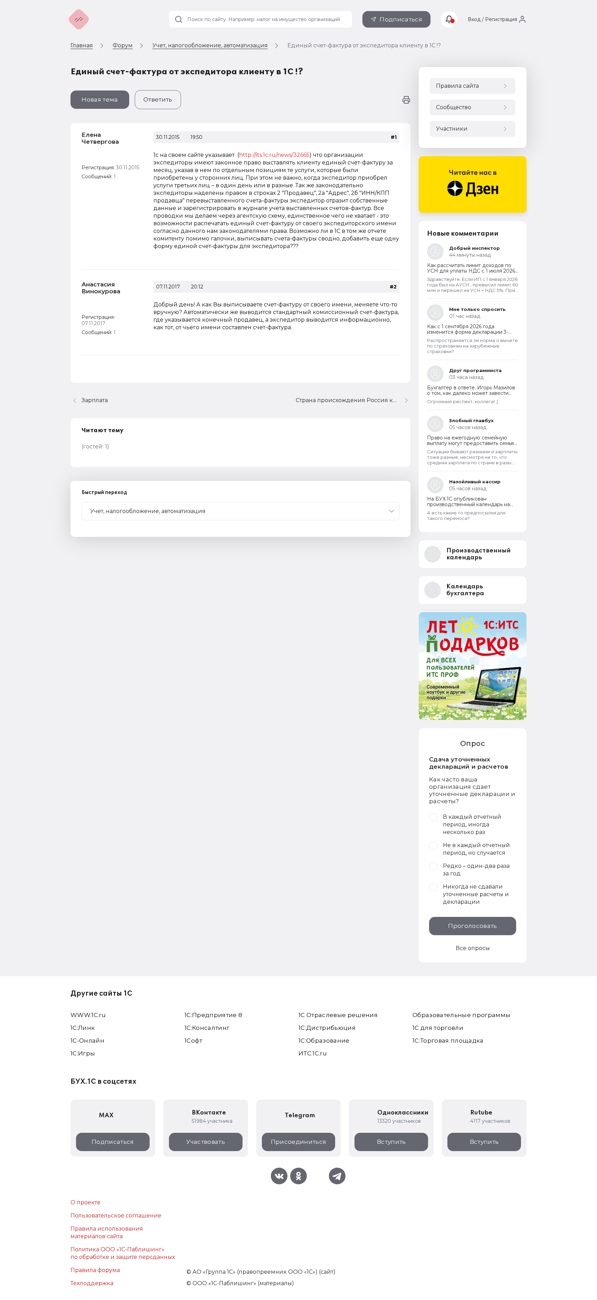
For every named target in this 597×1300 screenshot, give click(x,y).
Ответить (157, 99)
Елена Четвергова (100, 138)
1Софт (193, 1040)
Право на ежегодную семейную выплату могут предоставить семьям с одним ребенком (472, 443)
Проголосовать (472, 925)
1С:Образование (324, 1040)
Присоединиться (298, 1141)
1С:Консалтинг (206, 1027)
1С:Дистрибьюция (327, 1027)
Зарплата (95, 400)
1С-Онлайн (87, 1040)
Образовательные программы (462, 1015)
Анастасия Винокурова (101, 288)
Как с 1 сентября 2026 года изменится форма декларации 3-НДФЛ (467, 332)
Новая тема (100, 99)
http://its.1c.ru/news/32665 (274, 155)
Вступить (391, 1141)
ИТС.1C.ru (312, 1053)
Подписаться (401, 19)
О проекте (85, 1202)
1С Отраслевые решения (338, 1015)
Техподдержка (91, 1283)
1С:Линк (82, 1027)
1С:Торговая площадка (448, 1040)
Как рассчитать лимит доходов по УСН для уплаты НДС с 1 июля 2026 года (471, 270)
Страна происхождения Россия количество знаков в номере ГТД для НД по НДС (353, 400)
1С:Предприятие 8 (213, 1015)
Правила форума (95, 1270)
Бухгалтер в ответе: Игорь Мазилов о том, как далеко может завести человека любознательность (471, 393)
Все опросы (473, 948)
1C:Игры (82, 1053)
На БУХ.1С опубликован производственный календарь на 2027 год (468, 504)
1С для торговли (438, 1027)
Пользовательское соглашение (115, 1215)
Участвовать (205, 1141)
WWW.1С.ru (88, 1015)
